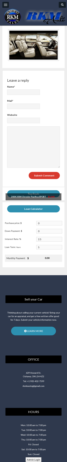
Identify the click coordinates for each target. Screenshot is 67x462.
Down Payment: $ (13, 231)
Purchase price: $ (13, 223)
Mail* (10, 100)
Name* (11, 86)
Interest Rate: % (13, 239)
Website (12, 114)
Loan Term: (13, 247)
